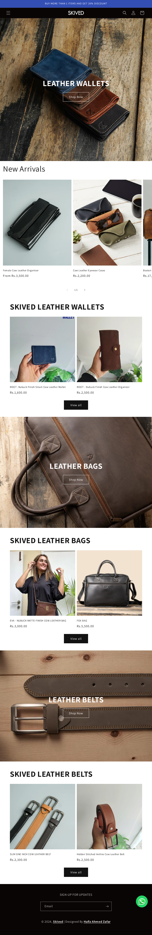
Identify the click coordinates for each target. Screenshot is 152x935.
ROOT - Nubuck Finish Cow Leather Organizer (103, 387)
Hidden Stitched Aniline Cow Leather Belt (100, 854)
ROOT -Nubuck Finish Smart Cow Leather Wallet (38, 387)
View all (76, 405)
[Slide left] (67, 290)
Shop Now (76, 97)
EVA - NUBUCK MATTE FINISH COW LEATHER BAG (38, 620)
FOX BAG (82, 620)
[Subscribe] (107, 906)
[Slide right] (84, 290)
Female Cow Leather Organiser (21, 270)
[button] (8, 13)
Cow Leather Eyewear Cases (89, 270)
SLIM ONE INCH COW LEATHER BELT (30, 854)
